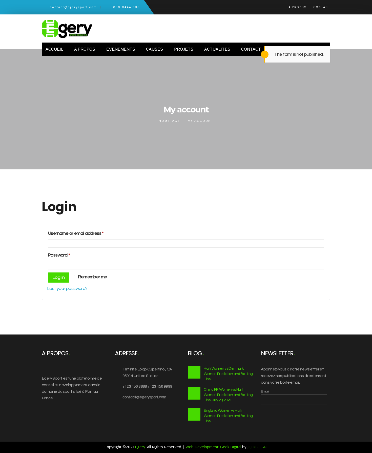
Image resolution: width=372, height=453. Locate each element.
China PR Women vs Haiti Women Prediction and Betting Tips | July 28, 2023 (228, 395)
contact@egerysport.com (144, 397)
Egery (140, 446)
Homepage (169, 121)
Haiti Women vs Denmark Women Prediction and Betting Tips (228, 374)
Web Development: (202, 446)
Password (67, 255)
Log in (58, 277)
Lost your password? (67, 288)
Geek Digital (230, 446)
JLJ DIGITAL (257, 446)
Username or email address (84, 233)
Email (265, 391)
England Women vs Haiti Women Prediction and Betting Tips (228, 416)
